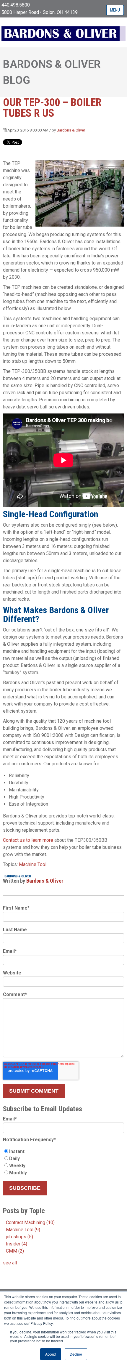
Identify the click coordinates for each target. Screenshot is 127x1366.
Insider (16, 1244)
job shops (19, 1237)
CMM (15, 1251)
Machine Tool (32, 864)
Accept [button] (50, 1354)
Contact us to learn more (28, 840)
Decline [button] (76, 1354)
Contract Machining (30, 1222)
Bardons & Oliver (71, 130)
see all (10, 1263)
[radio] (63, 1151)
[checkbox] (63, 1162)
